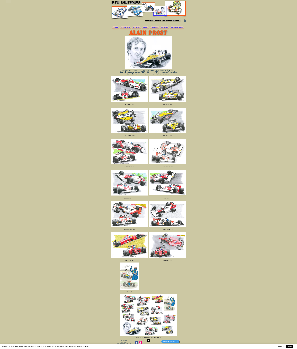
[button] (185, 20)
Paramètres (281, 346)
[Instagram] (140, 342)
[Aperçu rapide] (129, 89)
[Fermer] (295, 346)
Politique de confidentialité (83, 346)
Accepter (290, 346)
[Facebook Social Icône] (136, 342)
